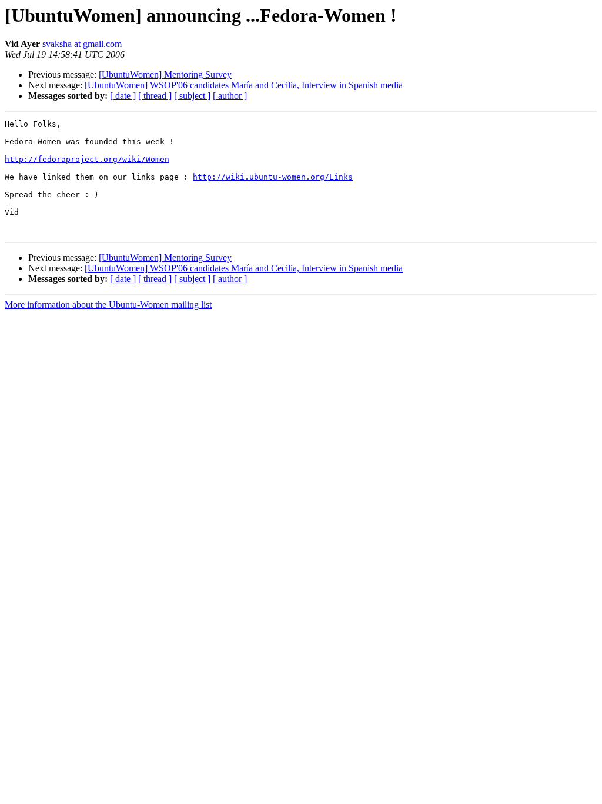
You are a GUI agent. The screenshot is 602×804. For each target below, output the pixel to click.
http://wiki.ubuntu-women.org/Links (273, 176)
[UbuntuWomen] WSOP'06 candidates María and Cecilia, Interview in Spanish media (244, 85)
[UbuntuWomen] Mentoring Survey (165, 74)
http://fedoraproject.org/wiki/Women (87, 159)
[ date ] (123, 96)
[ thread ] (155, 96)
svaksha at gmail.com (82, 44)
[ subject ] (192, 96)
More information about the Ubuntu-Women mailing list (108, 305)
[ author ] (230, 96)
